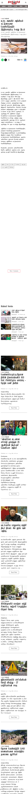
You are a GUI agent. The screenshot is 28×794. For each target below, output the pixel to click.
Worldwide (17, 164)
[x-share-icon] (5, 61)
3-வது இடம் (23, 164)
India (7, 164)
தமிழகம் (4, 6)
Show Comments (14, 271)
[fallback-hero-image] (6, 312)
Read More (14, 408)
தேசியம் (10, 6)
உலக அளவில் (5, 167)
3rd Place (12, 164)
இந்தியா (3, 164)
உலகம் (15, 6)
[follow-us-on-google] (25, 60)
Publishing (11, 167)
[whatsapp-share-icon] (2, 61)
